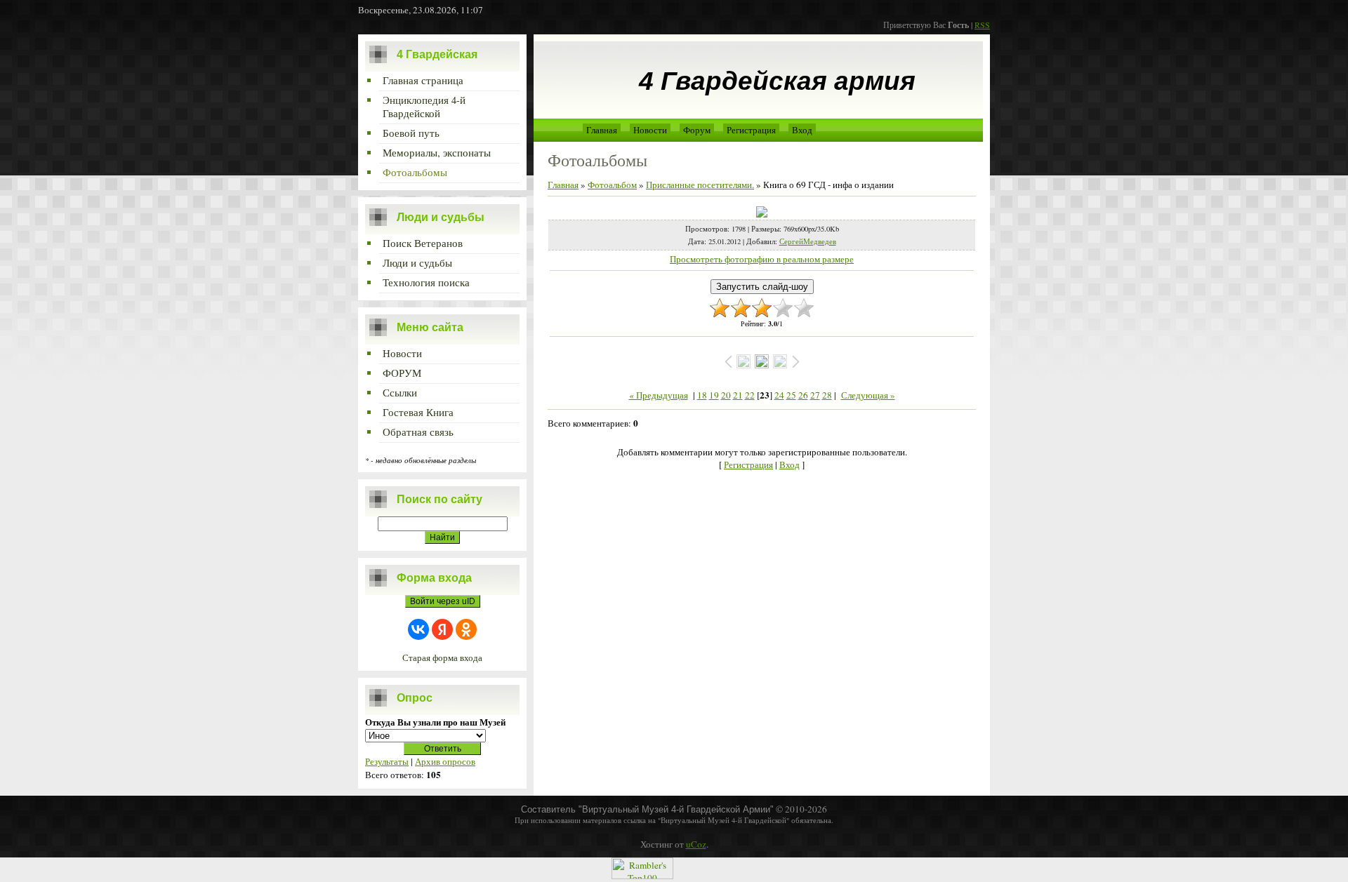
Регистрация (751, 129)
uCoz (696, 844)
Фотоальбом (612, 184)
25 (791, 395)
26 (803, 395)
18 (702, 395)
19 (714, 395)
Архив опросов (445, 761)
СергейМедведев (807, 241)
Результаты (387, 761)
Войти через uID (442, 601)
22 (750, 395)
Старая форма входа (442, 657)
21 (738, 395)
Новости (650, 129)
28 (827, 395)
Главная (601, 129)
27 (815, 395)
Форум (697, 129)
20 (726, 395)
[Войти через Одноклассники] (466, 629)
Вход (802, 129)
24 (779, 395)
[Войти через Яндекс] (442, 629)
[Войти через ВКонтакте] (418, 629)
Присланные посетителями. (700, 184)
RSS (982, 24)
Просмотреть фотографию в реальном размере (762, 259)
